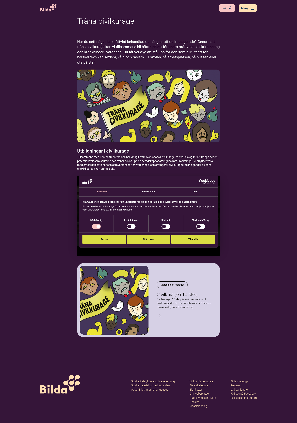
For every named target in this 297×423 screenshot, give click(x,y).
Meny (244, 8)
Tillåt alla (193, 239)
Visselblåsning (198, 406)
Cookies (194, 402)
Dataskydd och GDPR (203, 397)
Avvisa (104, 239)
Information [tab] (148, 191)
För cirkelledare (199, 385)
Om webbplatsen (200, 393)
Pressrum (236, 385)
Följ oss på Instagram (243, 397)
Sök (224, 8)
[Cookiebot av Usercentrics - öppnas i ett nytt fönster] (201, 181)
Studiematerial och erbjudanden (150, 385)
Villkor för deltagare (201, 381)
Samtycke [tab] (102, 191)
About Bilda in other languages (149, 389)
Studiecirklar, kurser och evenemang (153, 381)
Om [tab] (195, 191)
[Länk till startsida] (60, 385)
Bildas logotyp (239, 381)
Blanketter (196, 389)
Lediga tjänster (239, 389)
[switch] (131, 226)
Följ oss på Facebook (243, 393)
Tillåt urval (148, 239)
